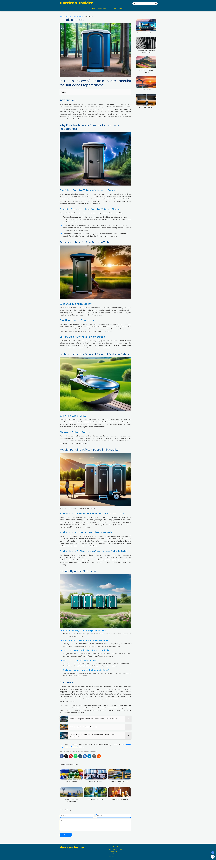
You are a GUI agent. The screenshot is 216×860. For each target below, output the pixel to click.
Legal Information (114, 847)
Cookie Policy (113, 851)
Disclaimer (112, 854)
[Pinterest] (71, 756)
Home (93, 8)
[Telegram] (89, 756)
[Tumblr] (80, 756)
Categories (102, 8)
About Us (122, 8)
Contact (113, 8)
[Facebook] (62, 756)
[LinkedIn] (85, 756)
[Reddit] (99, 756)
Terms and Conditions (115, 849)
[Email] (94, 756)
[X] (66, 756)
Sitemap (111, 856)
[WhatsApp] (75, 756)
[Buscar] (156, 3)
